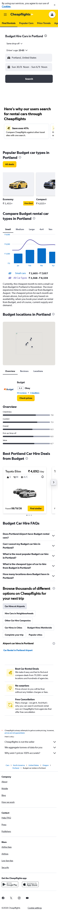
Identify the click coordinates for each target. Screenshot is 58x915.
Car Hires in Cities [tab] (13, 627)
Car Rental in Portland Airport (17, 650)
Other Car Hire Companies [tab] (18, 620)
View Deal (28, 203)
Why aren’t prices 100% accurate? (22, 753)
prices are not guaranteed (14, 733)
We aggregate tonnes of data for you (23, 747)
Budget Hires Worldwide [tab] (39, 627)
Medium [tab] (20, 229)
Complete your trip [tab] (14, 635)
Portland (16, 768)
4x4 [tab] (42, 229)
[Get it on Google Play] (10, 884)
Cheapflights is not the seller (19, 741)
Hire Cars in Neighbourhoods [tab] (19, 613)
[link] (9, 164)
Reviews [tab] (24, 371)
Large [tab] (32, 229)
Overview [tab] (10, 371)
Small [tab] (8, 229)
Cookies (6, 6)
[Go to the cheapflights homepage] (22, 14)
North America (19, 765)
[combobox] (14, 43)
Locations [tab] (38, 371)
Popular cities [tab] (35, 635)
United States (33, 765)
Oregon (46, 765)
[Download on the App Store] (30, 884)
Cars (7, 765)
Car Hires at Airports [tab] (15, 606)
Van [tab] (50, 229)
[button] (54, 5)
